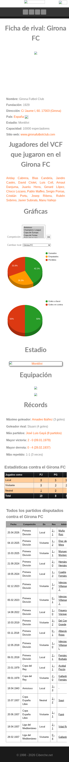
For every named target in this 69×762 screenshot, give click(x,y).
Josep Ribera (41, 195)
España (19, 116)
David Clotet (27, 182)
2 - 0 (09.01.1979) (39, 440)
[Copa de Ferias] (33, 235)
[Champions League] (33, 230)
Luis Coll (46, 182)
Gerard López (54, 187)
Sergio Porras (55, 191)
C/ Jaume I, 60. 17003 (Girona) (41, 110)
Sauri (61, 700)
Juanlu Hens (31, 187)
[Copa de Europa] (33, 232)
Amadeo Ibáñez (42, 419)
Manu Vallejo (47, 200)
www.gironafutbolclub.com (38, 134)
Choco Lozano (16, 191)
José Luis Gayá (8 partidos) (44, 433)
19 (41, 495)
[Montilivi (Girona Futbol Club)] (35, 363)
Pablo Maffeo (36, 191)
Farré (61, 714)
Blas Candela (42, 178)
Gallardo (63, 737)
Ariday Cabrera (17, 178)
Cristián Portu (16, 195)
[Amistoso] (33, 227)
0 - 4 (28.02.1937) (38, 447)
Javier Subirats (28, 200)
